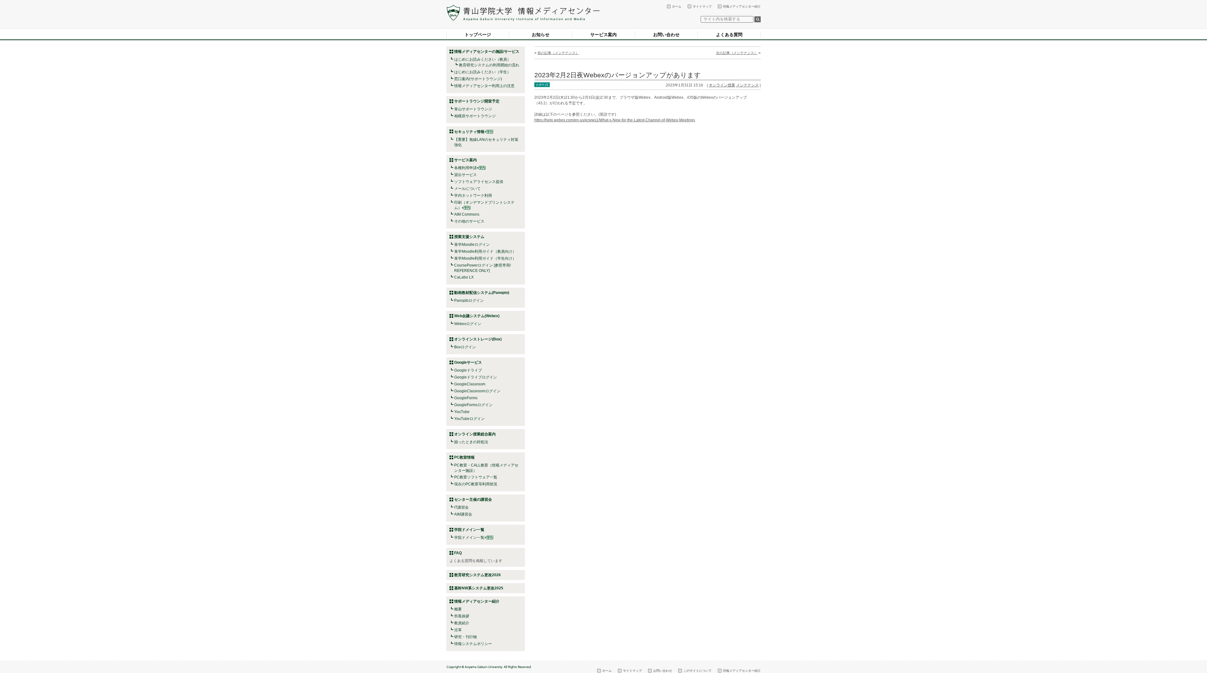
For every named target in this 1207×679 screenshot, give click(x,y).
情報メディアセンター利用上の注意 (484, 86)
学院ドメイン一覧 (469, 537)
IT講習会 (461, 507)
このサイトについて (697, 670)
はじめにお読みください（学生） (482, 72)
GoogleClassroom (469, 384)
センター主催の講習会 (473, 499)
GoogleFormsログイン (473, 405)
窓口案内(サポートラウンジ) (478, 79)
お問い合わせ (666, 34)
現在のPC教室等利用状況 (475, 484)
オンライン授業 (722, 85)
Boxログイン (465, 347)
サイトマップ (702, 6)
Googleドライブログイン (475, 377)
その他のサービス (469, 221)
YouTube (462, 412)
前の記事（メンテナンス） (558, 53)
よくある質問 (729, 34)
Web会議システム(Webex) (476, 316)
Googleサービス (468, 362)
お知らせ (540, 34)
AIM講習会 (463, 514)
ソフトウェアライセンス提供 (478, 181)
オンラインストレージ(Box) (478, 339)
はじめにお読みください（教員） (482, 59)
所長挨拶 (461, 616)
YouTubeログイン (469, 419)
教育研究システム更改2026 (477, 575)
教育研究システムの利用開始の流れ (489, 65)
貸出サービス (465, 175)
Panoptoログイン (469, 300)
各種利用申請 (465, 168)
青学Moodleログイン (472, 244)
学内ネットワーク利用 (473, 195)
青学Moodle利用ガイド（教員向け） (485, 251)
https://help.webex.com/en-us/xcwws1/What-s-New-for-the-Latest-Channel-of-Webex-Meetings (614, 120)
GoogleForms (465, 398)
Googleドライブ (468, 370)
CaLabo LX (464, 277)
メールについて (467, 188)
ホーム (676, 6)
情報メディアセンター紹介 (742, 6)
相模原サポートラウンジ (475, 116)
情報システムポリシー (473, 644)
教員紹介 (461, 623)
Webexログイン (467, 324)
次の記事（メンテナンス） (737, 53)
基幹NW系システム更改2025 (478, 588)
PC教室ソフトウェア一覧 (475, 477)
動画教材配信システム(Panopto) (481, 292)
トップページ (478, 34)
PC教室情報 (464, 457)
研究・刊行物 (465, 637)
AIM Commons (466, 214)
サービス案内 (603, 34)
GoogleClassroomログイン (477, 391)
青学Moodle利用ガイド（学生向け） (485, 258)
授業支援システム (469, 237)
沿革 (458, 630)
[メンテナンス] (542, 84)
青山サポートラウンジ (473, 109)
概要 (458, 609)
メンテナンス (747, 85)
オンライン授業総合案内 (475, 434)
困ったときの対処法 (471, 442)
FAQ (458, 553)
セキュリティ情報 (469, 132)
